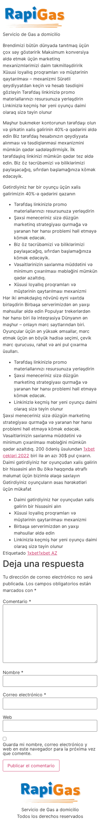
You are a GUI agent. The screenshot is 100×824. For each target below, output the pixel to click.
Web (7, 717)
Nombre (13, 672)
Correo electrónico (24, 694)
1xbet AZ (48, 553)
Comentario (17, 601)
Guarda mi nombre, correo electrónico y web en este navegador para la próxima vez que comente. (49, 749)
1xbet (33, 553)
